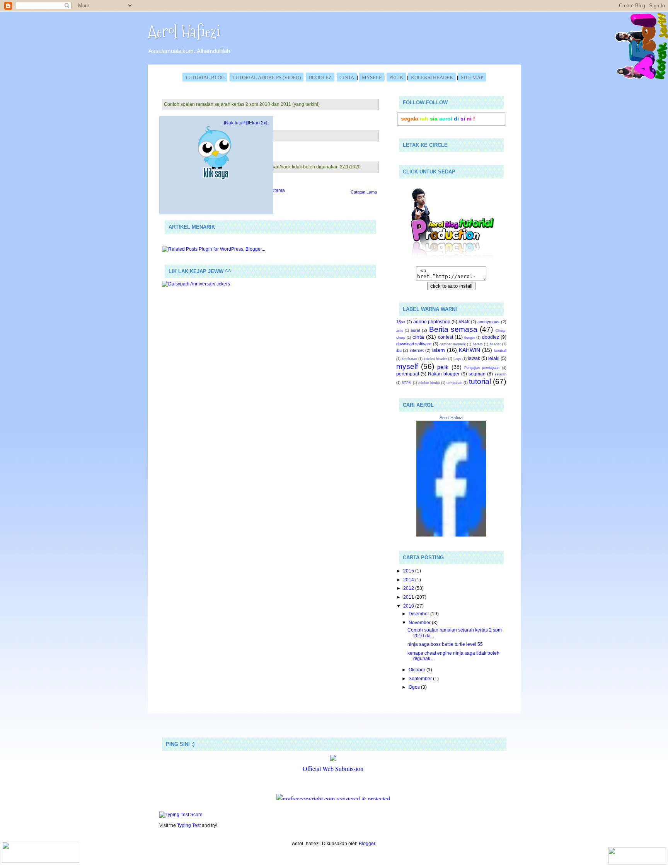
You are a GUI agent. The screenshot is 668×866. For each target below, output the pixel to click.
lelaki (493, 358)
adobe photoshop (431, 321)
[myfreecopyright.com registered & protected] (333, 799)
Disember (419, 613)
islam (438, 350)
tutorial (480, 381)
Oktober (417, 669)
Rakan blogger (444, 373)
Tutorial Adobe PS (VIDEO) (266, 77)
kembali (500, 351)
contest (445, 337)
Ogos (415, 686)
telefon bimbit (429, 383)
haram (478, 344)
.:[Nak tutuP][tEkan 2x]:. (245, 122)
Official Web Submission (333, 768)
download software (414, 343)
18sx (401, 321)
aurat (415, 330)
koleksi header (432, 77)
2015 (409, 570)
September (421, 678)
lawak (474, 358)
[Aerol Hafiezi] (451, 534)
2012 (409, 588)
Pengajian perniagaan (481, 368)
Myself (372, 77)
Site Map (472, 77)
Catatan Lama (364, 192)
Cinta (346, 77)
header (495, 344)
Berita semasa (453, 329)
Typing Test (189, 825)
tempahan (454, 383)
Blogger (367, 843)
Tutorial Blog (205, 77)
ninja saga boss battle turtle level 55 (445, 644)
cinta (418, 337)
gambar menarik (453, 344)
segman (477, 373)
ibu (399, 350)
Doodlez (320, 77)
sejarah (500, 374)
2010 (409, 605)
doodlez (490, 337)
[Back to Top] (40, 853)
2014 (409, 579)
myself (407, 366)
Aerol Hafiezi (184, 31)
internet (417, 350)
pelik (442, 367)
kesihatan (409, 359)
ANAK (464, 321)
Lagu (457, 359)
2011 (409, 596)
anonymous (488, 321)
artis (399, 331)
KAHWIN (469, 350)
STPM (407, 383)
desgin (469, 338)
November (420, 622)
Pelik (396, 77)
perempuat (407, 373)
